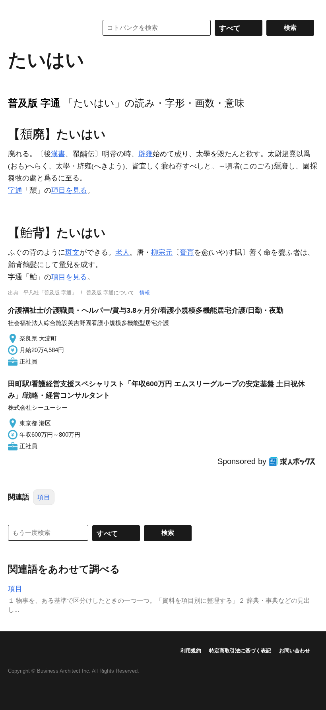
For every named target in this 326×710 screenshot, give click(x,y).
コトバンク (47, 28)
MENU (16, 8)
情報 (145, 293)
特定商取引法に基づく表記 (240, 651)
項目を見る (69, 190)
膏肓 (187, 252)
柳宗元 (162, 252)
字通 (15, 190)
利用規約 (190, 651)
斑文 (72, 252)
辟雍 (145, 154)
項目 (43, 497)
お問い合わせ (294, 651)
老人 (122, 252)
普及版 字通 (34, 102)
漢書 (58, 154)
